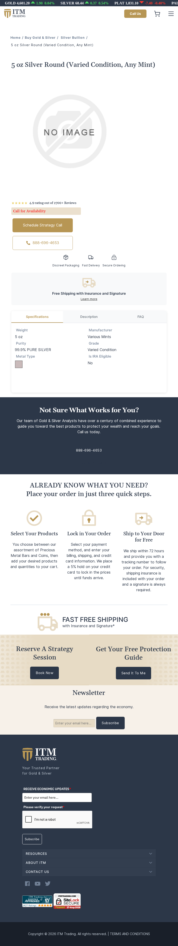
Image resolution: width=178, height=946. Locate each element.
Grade (94, 343)
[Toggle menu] (171, 13)
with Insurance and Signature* (88, 626)
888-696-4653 (46, 243)
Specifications (37, 317)
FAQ (140, 317)
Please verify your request (43, 807)
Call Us (135, 14)
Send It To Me (133, 673)
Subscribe (32, 839)
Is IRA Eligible (100, 356)
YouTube (37, 883)
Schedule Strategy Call (42, 225)
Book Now (44, 673)
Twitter (48, 883)
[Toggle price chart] (89, 3)
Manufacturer (100, 330)
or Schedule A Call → (89, 463)
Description (89, 317)
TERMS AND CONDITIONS (130, 934)
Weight (22, 330)
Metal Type (25, 356)
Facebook (27, 883)
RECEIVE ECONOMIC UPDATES (47, 789)
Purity (21, 343)
